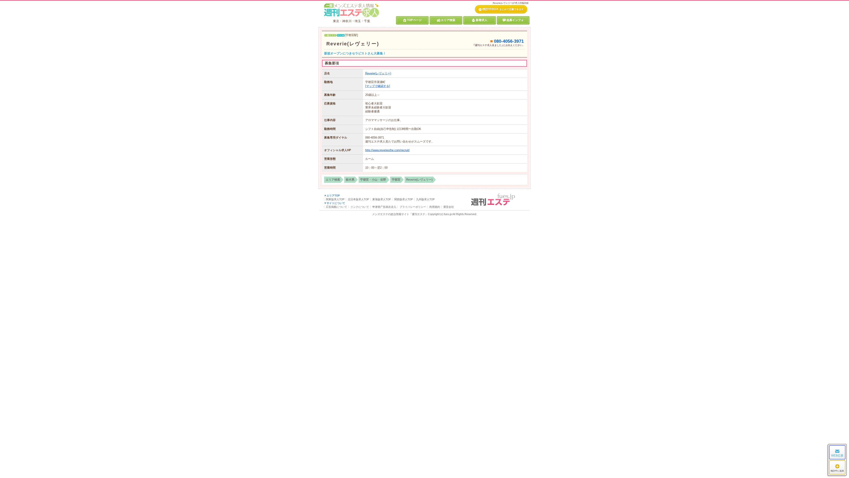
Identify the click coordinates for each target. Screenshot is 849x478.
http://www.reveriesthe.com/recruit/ (387, 150)
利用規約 (434, 206)
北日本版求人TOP (358, 199)
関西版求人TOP (403, 199)
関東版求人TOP (335, 199)
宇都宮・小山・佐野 (373, 179)
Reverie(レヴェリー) (352, 43)
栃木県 (350, 179)
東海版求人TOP (381, 199)
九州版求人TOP (425, 199)
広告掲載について (336, 206)
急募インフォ (515, 20)
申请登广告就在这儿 (384, 206)
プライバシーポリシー (413, 206)
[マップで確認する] (377, 86)
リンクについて (359, 206)
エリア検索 (448, 20)
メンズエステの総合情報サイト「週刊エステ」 (400, 214)
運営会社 (448, 206)
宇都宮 (396, 179)
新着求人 (481, 20)
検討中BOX (503, 9)
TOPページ (414, 20)
